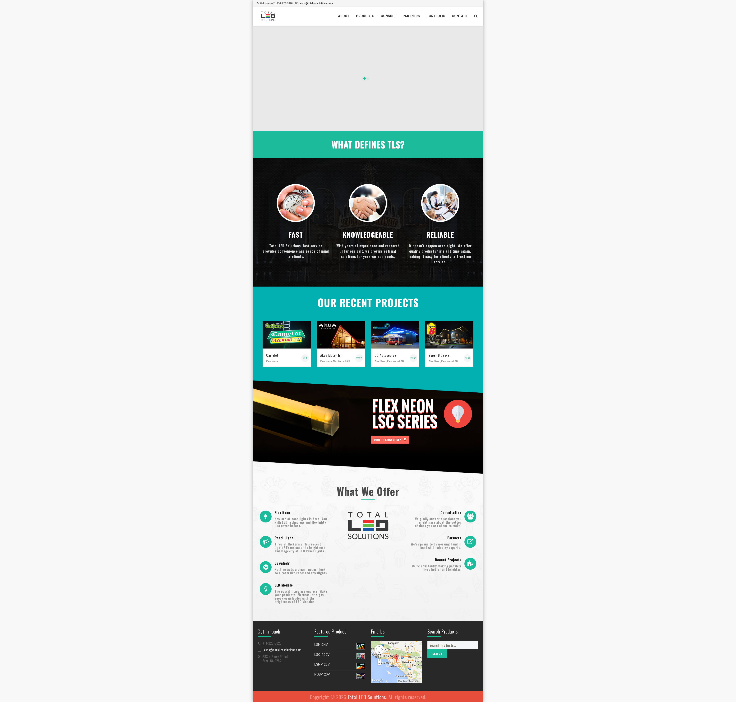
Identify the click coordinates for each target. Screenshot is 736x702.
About (344, 16)
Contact (460, 16)
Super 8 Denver (440, 355)
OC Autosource (385, 355)
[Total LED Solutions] (268, 16)
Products (365, 16)
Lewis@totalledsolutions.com (316, 3)
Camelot (272, 355)
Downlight (283, 563)
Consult (388, 16)
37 (360, 358)
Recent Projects (448, 559)
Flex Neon (282, 512)
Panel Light (284, 537)
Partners (411, 16)
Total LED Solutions (366, 696)
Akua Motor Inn (331, 355)
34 (468, 358)
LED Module (284, 585)
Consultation (450, 512)
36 (414, 358)
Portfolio (435, 16)
